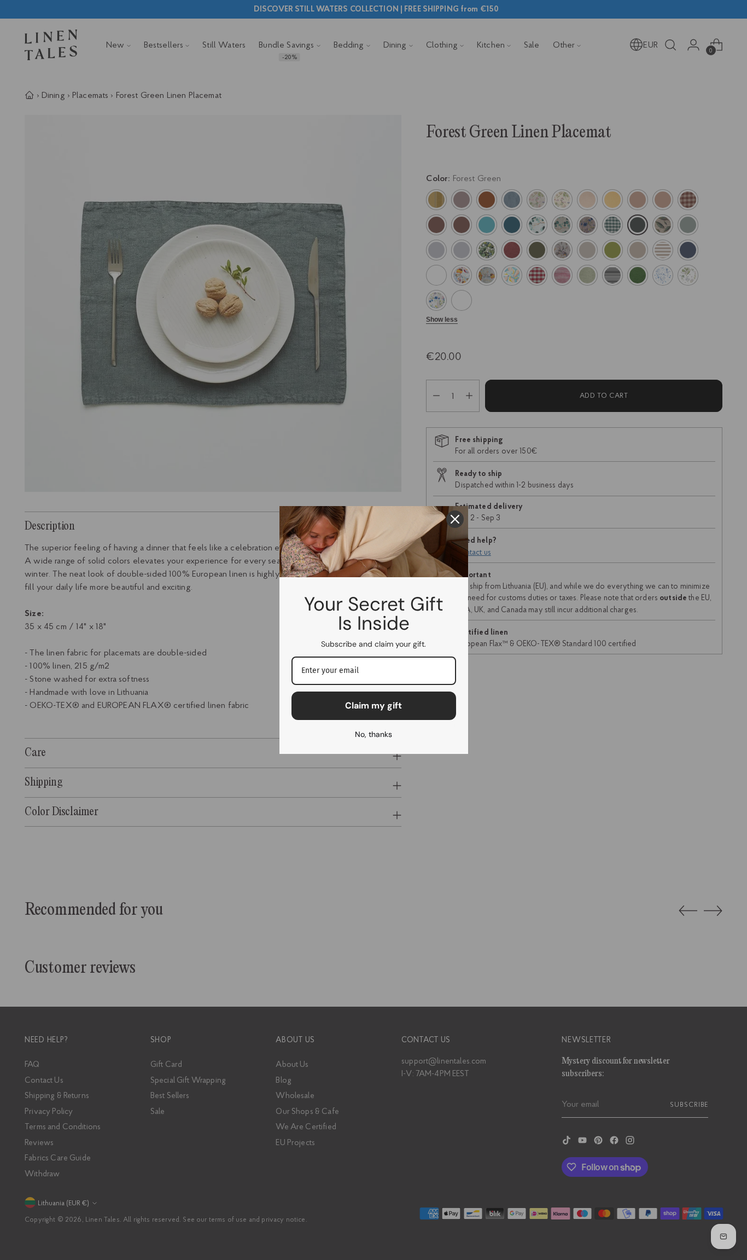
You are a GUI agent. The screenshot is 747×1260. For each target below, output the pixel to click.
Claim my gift (373, 705)
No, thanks (373, 734)
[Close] (455, 519)
